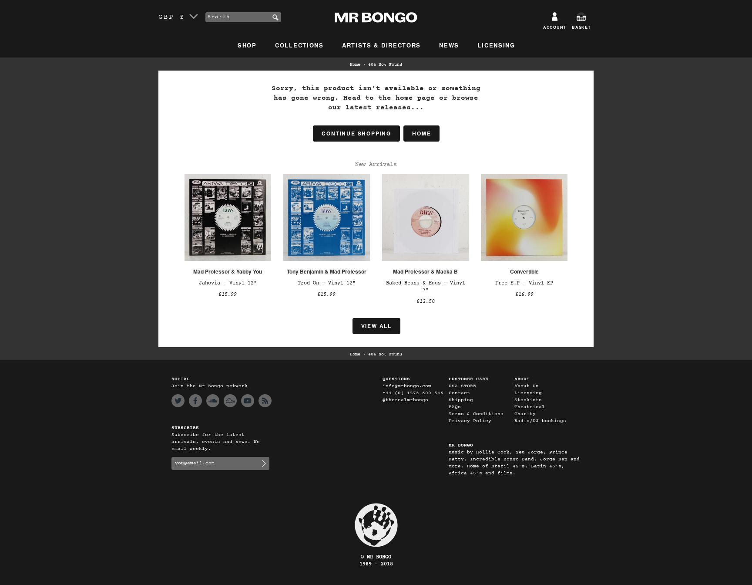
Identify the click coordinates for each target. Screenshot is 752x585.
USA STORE (462, 386)
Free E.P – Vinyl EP (524, 283)
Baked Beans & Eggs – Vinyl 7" (425, 287)
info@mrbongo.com (407, 386)
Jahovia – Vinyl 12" (228, 283)
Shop (247, 45)
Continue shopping (356, 133)
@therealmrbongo (405, 400)
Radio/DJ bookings (540, 421)
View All (376, 326)
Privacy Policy (470, 421)
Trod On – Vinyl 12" (327, 283)
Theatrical (529, 407)
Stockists (528, 400)
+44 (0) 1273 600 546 (413, 393)
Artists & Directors (381, 45)
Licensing (496, 45)
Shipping (461, 400)
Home (355, 65)
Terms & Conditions (476, 414)
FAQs (455, 407)
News (449, 45)
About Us (526, 386)
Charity (525, 414)
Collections (299, 45)
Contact (459, 393)
